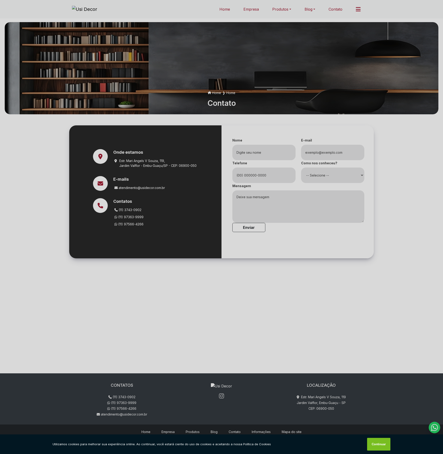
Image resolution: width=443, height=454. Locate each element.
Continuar (379, 444)
